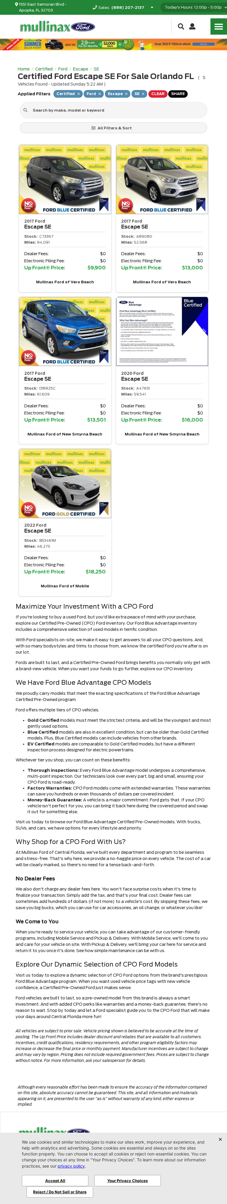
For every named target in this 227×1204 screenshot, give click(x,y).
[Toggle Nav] (218, 26)
